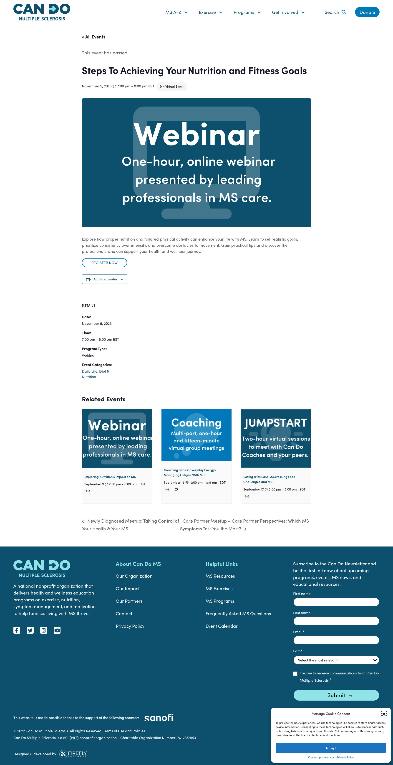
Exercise (208, 12)
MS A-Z (173, 12)
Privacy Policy (345, 757)
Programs (244, 12)
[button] (384, 713)
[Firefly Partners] (73, 753)
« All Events (93, 36)
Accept (331, 748)
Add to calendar (105, 279)
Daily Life (89, 371)
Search (332, 12)
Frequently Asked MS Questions (238, 613)
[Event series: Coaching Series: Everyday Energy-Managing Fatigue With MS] (176, 489)
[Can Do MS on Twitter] (30, 630)
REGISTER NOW (104, 262)
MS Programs (220, 601)
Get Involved (285, 12)
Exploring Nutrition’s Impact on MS (110, 476)
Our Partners (129, 601)
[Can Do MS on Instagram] (43, 630)
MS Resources (220, 576)
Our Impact (127, 588)
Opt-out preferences (321, 757)
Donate (367, 12)
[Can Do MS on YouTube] (57, 630)
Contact (124, 613)
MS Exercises (219, 588)
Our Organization (134, 576)
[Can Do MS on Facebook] (16, 630)
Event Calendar (222, 626)
